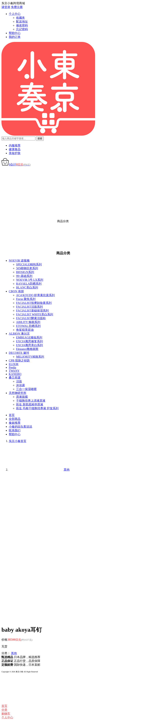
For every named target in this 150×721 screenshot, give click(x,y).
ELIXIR (13, 364)
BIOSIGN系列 (25, 272)
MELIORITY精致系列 (30, 356)
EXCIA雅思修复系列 (29, 341)
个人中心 (14, 13)
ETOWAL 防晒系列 (28, 325)
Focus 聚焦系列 (25, 299)
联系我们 (14, 430)
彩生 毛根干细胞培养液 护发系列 (37, 408)
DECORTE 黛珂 (19, 352)
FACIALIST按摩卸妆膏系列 (34, 302)
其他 (14, 653)
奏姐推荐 (14, 422)
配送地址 (22, 21)
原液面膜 (22, 396)
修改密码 (22, 25)
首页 (12, 415)
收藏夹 (20, 17)
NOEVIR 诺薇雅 (19, 260)
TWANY (14, 370)
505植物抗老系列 (27, 268)
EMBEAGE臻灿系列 (29, 337)
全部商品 (14, 418)
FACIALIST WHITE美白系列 (34, 314)
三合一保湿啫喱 (26, 389)
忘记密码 (22, 29)
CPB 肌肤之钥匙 (19, 360)
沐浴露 (20, 385)
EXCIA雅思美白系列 (29, 345)
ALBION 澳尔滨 (19, 333)
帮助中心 (14, 33)
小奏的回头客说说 (20, 426)
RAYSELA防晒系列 (29, 283)
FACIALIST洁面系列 (29, 306)
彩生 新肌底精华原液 (29, 404)
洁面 (19, 381)
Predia (12, 367)
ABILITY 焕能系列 (28, 322)
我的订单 (14, 36)
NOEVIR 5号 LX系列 (29, 279)
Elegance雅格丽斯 (27, 349)
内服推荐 (14, 145)
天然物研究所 (17, 392)
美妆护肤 (14, 153)
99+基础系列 (24, 275)
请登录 (5, 7)
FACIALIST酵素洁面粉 (31, 318)
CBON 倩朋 (16, 291)
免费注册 (17, 7)
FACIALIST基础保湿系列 (32, 310)
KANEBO (15, 374)
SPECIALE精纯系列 (29, 264)
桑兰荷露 (14, 377)
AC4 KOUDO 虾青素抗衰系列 (35, 295)
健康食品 (14, 149)
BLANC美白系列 (27, 287)
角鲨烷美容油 (25, 329)
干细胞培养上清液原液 (30, 400)
